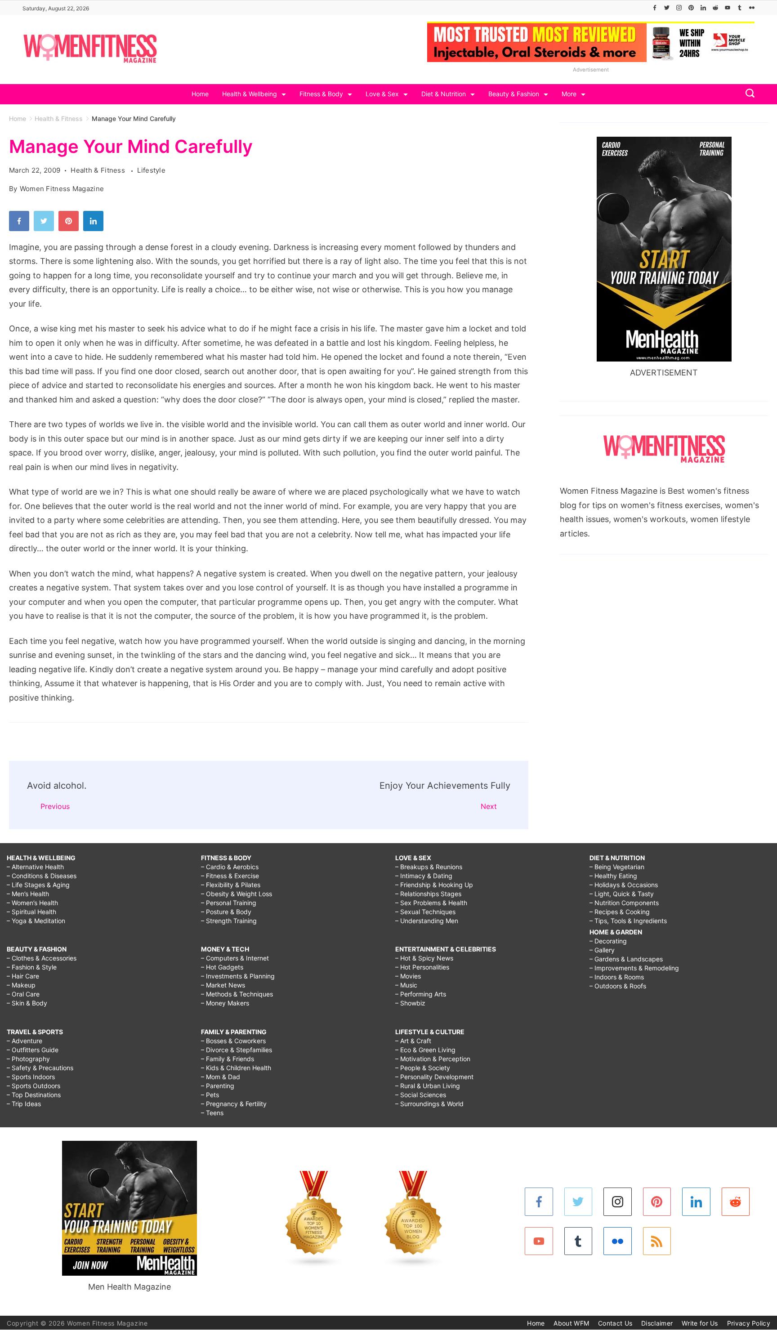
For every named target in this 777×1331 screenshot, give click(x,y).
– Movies (408, 976)
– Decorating (608, 941)
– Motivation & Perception (432, 1059)
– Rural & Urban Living (427, 1086)
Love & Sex (382, 94)
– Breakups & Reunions (428, 867)
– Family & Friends (227, 1059)
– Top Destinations (34, 1095)
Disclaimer (657, 1323)
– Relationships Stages (428, 894)
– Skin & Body (27, 1003)
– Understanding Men (426, 921)
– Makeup (21, 985)
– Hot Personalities (422, 967)
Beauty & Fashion (513, 94)
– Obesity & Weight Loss (236, 894)
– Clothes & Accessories (41, 958)
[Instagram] (679, 7)
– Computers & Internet (235, 958)
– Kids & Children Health (236, 1068)
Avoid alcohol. (57, 785)
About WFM (571, 1323)
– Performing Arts (420, 994)
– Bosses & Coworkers (233, 1041)
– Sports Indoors (31, 1077)
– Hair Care (23, 976)
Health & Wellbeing (249, 94)
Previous (55, 806)
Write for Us (700, 1323)
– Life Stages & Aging (38, 885)
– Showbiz (410, 1003)
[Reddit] (715, 7)
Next (489, 806)
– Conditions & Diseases (41, 876)
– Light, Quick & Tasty (621, 894)
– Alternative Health (35, 867)
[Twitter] (667, 7)
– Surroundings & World (429, 1104)
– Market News (223, 985)
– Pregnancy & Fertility (234, 1104)
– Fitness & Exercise (230, 876)
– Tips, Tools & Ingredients (628, 921)
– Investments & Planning (238, 976)
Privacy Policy (748, 1323)
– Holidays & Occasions (623, 885)
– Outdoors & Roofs (617, 986)
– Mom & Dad (220, 1077)
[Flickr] (752, 7)
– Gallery (602, 950)
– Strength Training (229, 921)
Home (200, 94)
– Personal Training (228, 903)
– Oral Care (23, 994)
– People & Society (422, 1068)
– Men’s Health (28, 894)
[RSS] (657, 1241)
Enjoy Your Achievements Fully (445, 785)
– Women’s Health (32, 903)
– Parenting (217, 1086)
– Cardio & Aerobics (230, 867)
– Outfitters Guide (32, 1050)
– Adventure (24, 1041)
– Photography (28, 1059)
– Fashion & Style (32, 967)
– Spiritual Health (31, 912)
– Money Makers (225, 1003)
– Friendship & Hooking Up (434, 885)
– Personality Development (434, 1077)
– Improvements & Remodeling (634, 968)
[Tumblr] (739, 7)
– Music (406, 985)
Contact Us (615, 1323)
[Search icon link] (748, 94)
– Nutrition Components (624, 903)
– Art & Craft (413, 1041)
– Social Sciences (420, 1095)
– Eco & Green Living (425, 1050)
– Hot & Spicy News (424, 958)
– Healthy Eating (613, 876)
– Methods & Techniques (237, 994)
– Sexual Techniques (425, 912)
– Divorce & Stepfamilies (236, 1050)
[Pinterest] (691, 7)
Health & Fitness (99, 170)
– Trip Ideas (24, 1104)
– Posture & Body (226, 912)
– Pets (210, 1095)
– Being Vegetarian (616, 867)
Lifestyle (151, 170)
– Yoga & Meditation (36, 921)
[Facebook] (654, 7)
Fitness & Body (321, 94)
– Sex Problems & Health (431, 903)
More (569, 94)
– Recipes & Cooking (619, 912)
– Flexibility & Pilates (230, 885)
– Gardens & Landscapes (626, 959)
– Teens (212, 1113)
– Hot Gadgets (222, 967)
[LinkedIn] (703, 7)
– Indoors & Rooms (616, 977)
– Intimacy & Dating (423, 876)
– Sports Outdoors (33, 1086)
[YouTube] (727, 7)
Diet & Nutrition (443, 94)
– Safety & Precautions (40, 1068)
